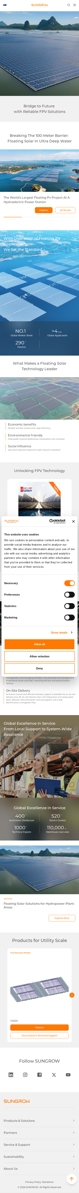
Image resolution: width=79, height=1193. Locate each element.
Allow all (39, 644)
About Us (11, 1168)
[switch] (69, 595)
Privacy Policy (33, 1182)
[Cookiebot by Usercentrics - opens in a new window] (49, 521)
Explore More (62, 918)
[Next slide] (71, 995)
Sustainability (14, 1157)
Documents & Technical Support (39, 1035)
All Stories (65, 210)
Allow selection (40, 656)
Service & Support (17, 1145)
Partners (10, 1133)
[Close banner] (73, 521)
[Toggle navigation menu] (75, 5)
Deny (39, 668)
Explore (44, 210)
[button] (72, 1179)
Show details (59, 632)
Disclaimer (48, 1182)
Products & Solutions (19, 1121)
